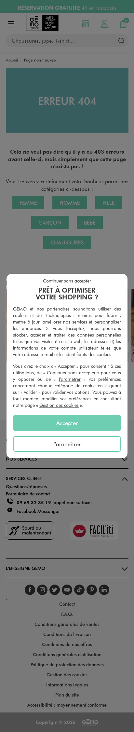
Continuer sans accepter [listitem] (67, 281)
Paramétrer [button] (70, 379)
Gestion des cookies (59, 405)
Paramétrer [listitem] (67, 444)
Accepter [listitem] (67, 423)
